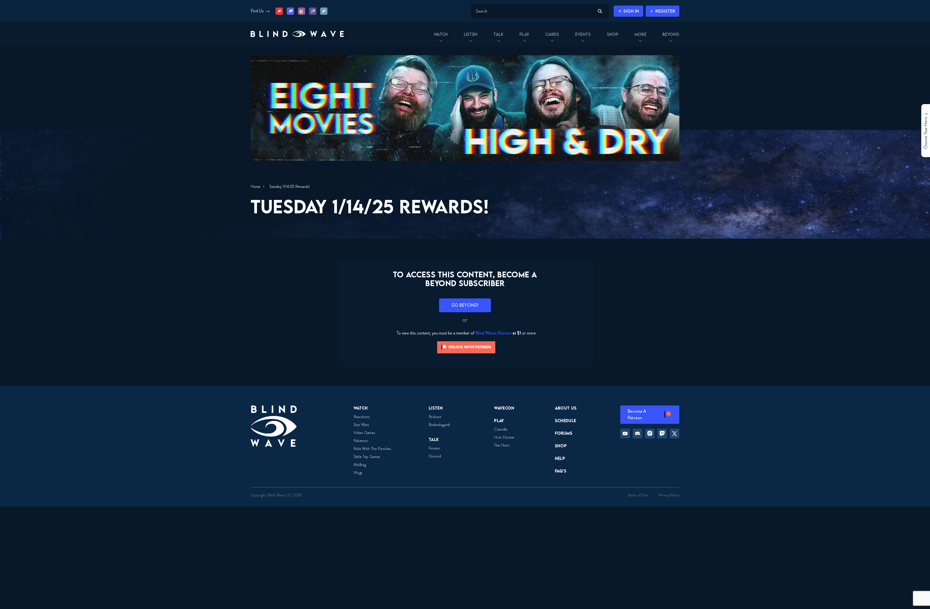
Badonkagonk (439, 424)
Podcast (435, 416)
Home (256, 186)
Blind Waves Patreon (493, 333)
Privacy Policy (668, 495)
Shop (561, 445)
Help (560, 458)
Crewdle (500, 429)
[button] (297, 34)
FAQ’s (560, 470)
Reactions (362, 416)
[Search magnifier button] (600, 11)
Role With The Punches (372, 448)
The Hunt (502, 445)
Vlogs (358, 472)
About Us (566, 408)
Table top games (367, 456)
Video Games (364, 432)
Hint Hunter (504, 437)
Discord (435, 456)
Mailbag (360, 464)
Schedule (565, 420)
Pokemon (361, 440)
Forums (434, 448)
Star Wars (361, 424)
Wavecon (504, 408)
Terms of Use (638, 495)
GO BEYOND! (465, 305)
